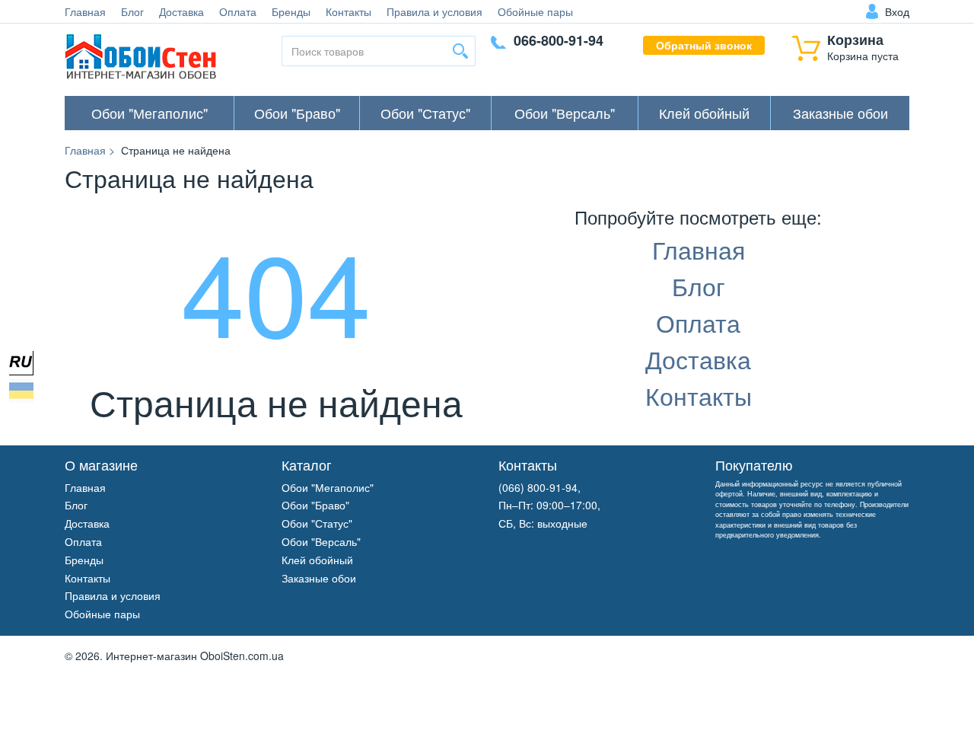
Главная (85, 11)
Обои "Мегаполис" (149, 113)
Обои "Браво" (297, 113)
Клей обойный (704, 113)
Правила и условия (434, 11)
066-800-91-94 (558, 40)
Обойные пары (535, 11)
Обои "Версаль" (564, 113)
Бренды (291, 11)
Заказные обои (840, 113)
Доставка (181, 11)
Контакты (348, 11)
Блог (132, 11)
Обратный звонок (704, 45)
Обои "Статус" (425, 113)
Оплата (237, 11)
